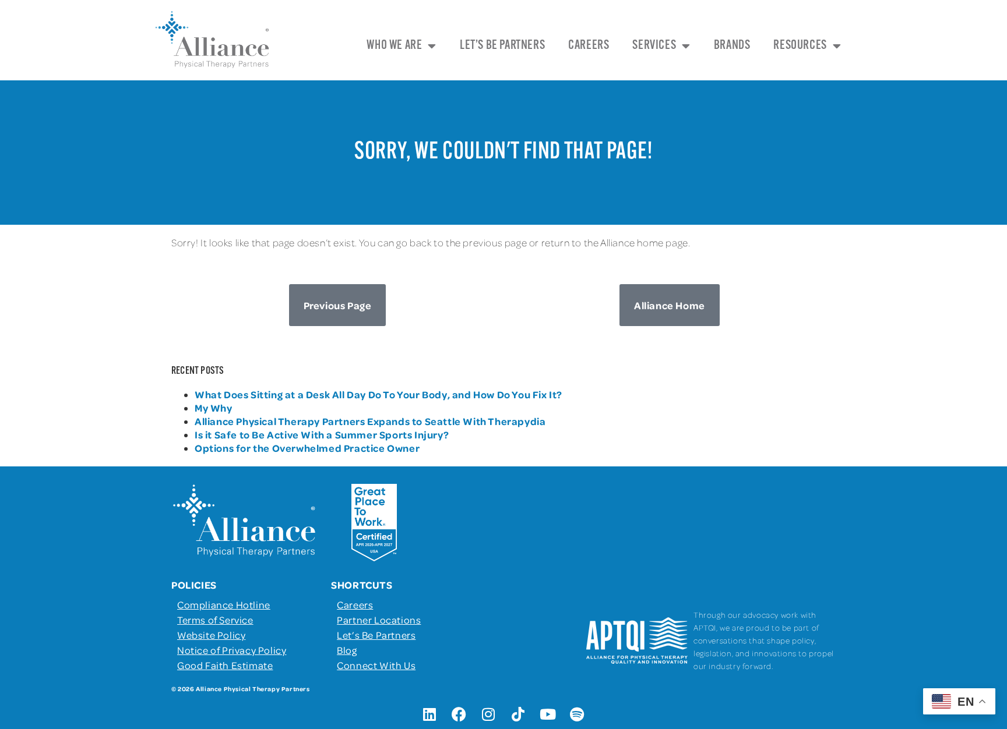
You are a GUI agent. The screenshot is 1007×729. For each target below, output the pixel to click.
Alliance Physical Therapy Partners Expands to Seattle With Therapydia (370, 421)
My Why (214, 407)
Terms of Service (215, 619)
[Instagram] (489, 714)
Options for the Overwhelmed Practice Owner (307, 447)
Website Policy (211, 634)
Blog (347, 649)
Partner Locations (379, 619)
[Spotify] (577, 714)
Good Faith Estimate (225, 665)
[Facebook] (459, 714)
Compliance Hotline (223, 604)
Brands (732, 45)
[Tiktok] (518, 714)
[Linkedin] (429, 714)
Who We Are (394, 45)
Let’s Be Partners (502, 45)
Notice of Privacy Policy (231, 649)
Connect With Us (376, 665)
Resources (799, 45)
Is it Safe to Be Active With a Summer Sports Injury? (322, 434)
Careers (588, 45)
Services (654, 45)
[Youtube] (547, 714)
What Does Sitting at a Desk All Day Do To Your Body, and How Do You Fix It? (378, 394)
